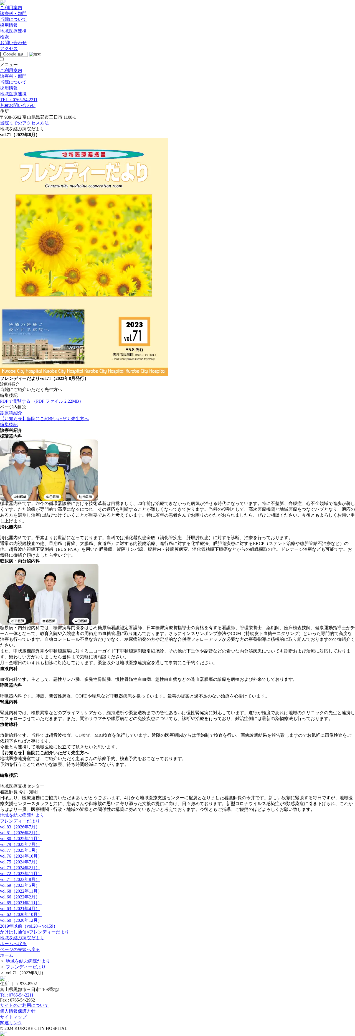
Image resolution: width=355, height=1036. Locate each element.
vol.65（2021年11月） (21, 902)
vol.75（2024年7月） (20, 862)
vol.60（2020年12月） (21, 920)
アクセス (9, 48)
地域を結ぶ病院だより (22, 815)
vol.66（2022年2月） (20, 897)
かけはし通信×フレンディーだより (34, 932)
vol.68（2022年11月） (21, 891)
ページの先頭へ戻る (20, 949)
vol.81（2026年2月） (20, 832)
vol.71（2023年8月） (20, 879)
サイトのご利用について (24, 1005)
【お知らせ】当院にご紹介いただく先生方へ (44, 418)
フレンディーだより (20, 821)
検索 (4, 36)
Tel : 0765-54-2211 (17, 995)
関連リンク (11, 1022)
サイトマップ (13, 1017)
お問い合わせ (13, 42)
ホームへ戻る (13, 943)
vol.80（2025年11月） (21, 838)
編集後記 (9, 424)
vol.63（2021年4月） (20, 908)
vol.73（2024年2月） (20, 867)
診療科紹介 (11, 412)
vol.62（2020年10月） (21, 914)
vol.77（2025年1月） (20, 850)
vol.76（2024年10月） (21, 856)
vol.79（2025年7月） (20, 844)
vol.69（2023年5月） (20, 885)
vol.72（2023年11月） (21, 873)
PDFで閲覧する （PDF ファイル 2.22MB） (41, 401)
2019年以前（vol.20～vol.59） (29, 926)
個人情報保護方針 (18, 1011)
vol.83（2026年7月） (20, 827)
